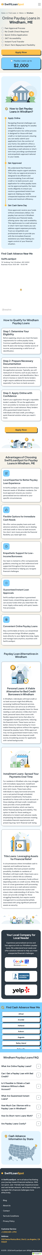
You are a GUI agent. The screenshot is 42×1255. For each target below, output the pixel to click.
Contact (6, 1211)
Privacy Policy (9, 1221)
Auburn (21, 1031)
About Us (6, 1205)
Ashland (21, 1025)
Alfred (21, 1014)
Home (3, 13)
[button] (21, 290)
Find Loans (12, 13)
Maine (21, 13)
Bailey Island (21, 1043)
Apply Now (21, 52)
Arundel (21, 1020)
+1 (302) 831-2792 (9, 1232)
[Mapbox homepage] (6, 309)
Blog (5, 1200)
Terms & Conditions (11, 1216)
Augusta (21, 1037)
